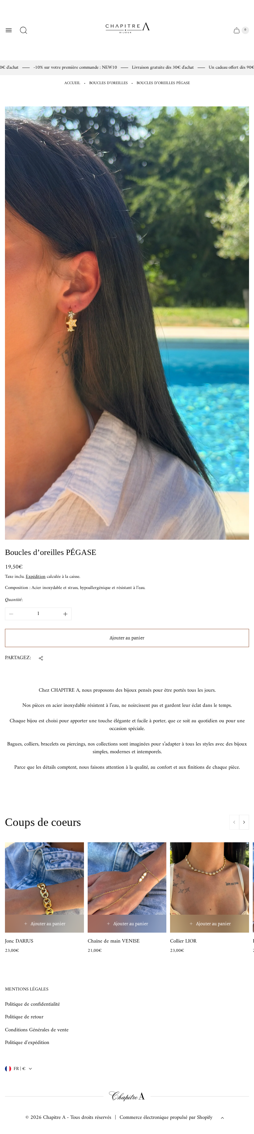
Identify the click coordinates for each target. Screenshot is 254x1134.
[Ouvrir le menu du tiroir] (8, 30)
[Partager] (41, 658)
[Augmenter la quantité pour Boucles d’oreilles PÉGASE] (65, 614)
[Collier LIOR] (209, 887)
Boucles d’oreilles (108, 83)
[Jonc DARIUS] (44, 887)
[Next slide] (244, 822)
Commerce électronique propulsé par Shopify (166, 1118)
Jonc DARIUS (19, 942)
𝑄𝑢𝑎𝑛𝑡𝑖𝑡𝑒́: (14, 600)
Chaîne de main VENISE (114, 942)
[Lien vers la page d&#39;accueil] (127, 1096)
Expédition (36, 577)
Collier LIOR (183, 942)
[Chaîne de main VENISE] (127, 887)
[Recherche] (23, 30)
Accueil (72, 83)
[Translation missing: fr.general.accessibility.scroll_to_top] (222, 1118)
